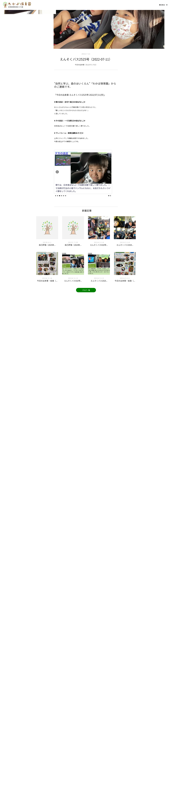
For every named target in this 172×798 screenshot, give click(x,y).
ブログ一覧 (86, 290)
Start (108, 195)
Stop (110, 195)
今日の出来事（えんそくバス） (86, 64)
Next (108, 172)
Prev (57, 172)
